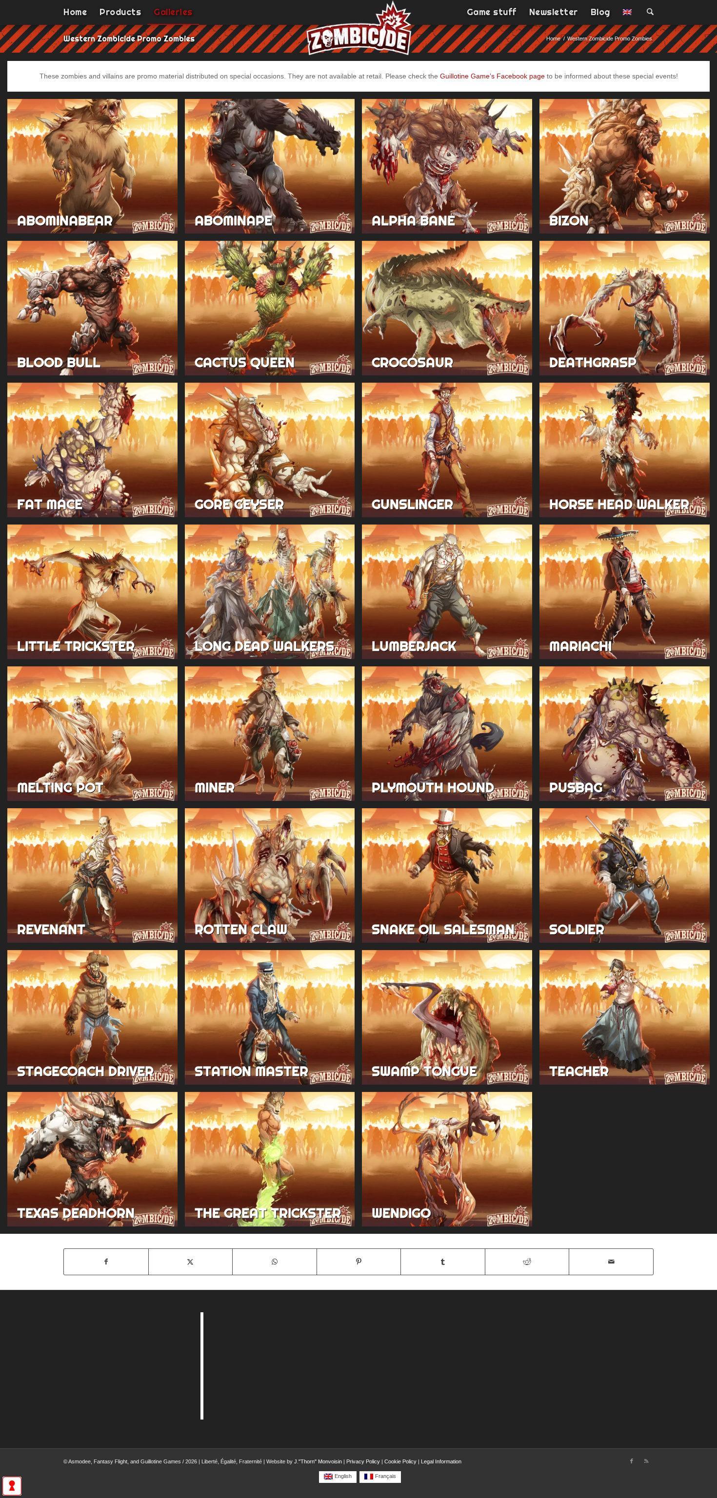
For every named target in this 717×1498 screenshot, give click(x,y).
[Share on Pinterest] (359, 1262)
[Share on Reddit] (527, 1262)
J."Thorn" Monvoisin (318, 1461)
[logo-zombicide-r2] (358, 34)
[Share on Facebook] (106, 1262)
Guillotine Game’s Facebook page (492, 76)
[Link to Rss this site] (646, 1461)
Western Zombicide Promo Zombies (129, 38)
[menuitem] (75, 12)
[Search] (647, 12)
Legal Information (441, 1461)
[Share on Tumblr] (443, 1262)
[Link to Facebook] (631, 1461)
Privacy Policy (363, 1461)
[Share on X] (191, 1262)
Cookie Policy (400, 1461)
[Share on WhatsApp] (275, 1262)
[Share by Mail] (611, 1262)
